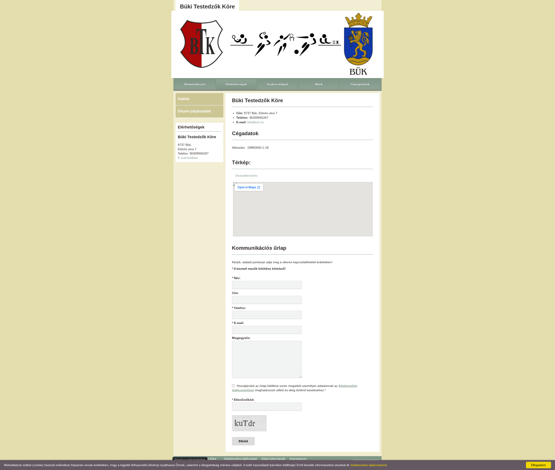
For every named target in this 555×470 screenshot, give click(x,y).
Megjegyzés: (241, 338)
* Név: (236, 278)
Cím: (235, 293)
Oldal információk (273, 458)
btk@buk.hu (255, 122)
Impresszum (298, 458)
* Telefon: (239, 308)
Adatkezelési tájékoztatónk (369, 465)
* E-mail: (238, 323)
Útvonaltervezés (246, 175)
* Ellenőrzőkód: (243, 399)
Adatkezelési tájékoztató (240, 458)
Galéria (183, 99)
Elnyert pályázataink (194, 111)
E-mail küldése (188, 157)
